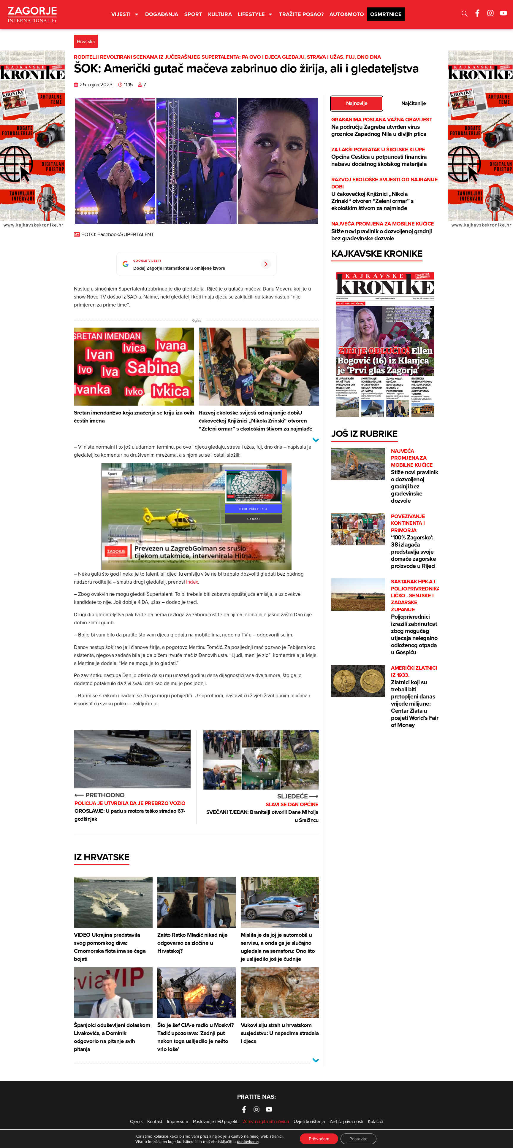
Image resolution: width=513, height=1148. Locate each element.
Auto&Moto (347, 14)
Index (192, 581)
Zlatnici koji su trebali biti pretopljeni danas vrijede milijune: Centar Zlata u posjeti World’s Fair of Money (414, 697)
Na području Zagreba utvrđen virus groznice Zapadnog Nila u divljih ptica (381, 127)
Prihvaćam (319, 1138)
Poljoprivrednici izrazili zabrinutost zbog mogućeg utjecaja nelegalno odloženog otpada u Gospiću (415, 617)
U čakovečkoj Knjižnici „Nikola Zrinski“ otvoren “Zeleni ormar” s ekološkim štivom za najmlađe (384, 194)
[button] (464, 14)
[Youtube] (503, 13)
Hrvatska (86, 41)
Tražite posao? (301, 14)
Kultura (220, 14)
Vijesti (121, 14)
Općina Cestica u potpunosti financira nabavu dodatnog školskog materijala (379, 157)
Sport (193, 14)
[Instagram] (490, 13)
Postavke (358, 1138)
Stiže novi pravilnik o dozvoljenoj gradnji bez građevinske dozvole (382, 231)
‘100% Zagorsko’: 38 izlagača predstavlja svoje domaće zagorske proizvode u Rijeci (413, 541)
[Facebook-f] (477, 13)
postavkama (248, 1141)
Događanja (161, 14)
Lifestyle (251, 14)
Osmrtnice (386, 14)
